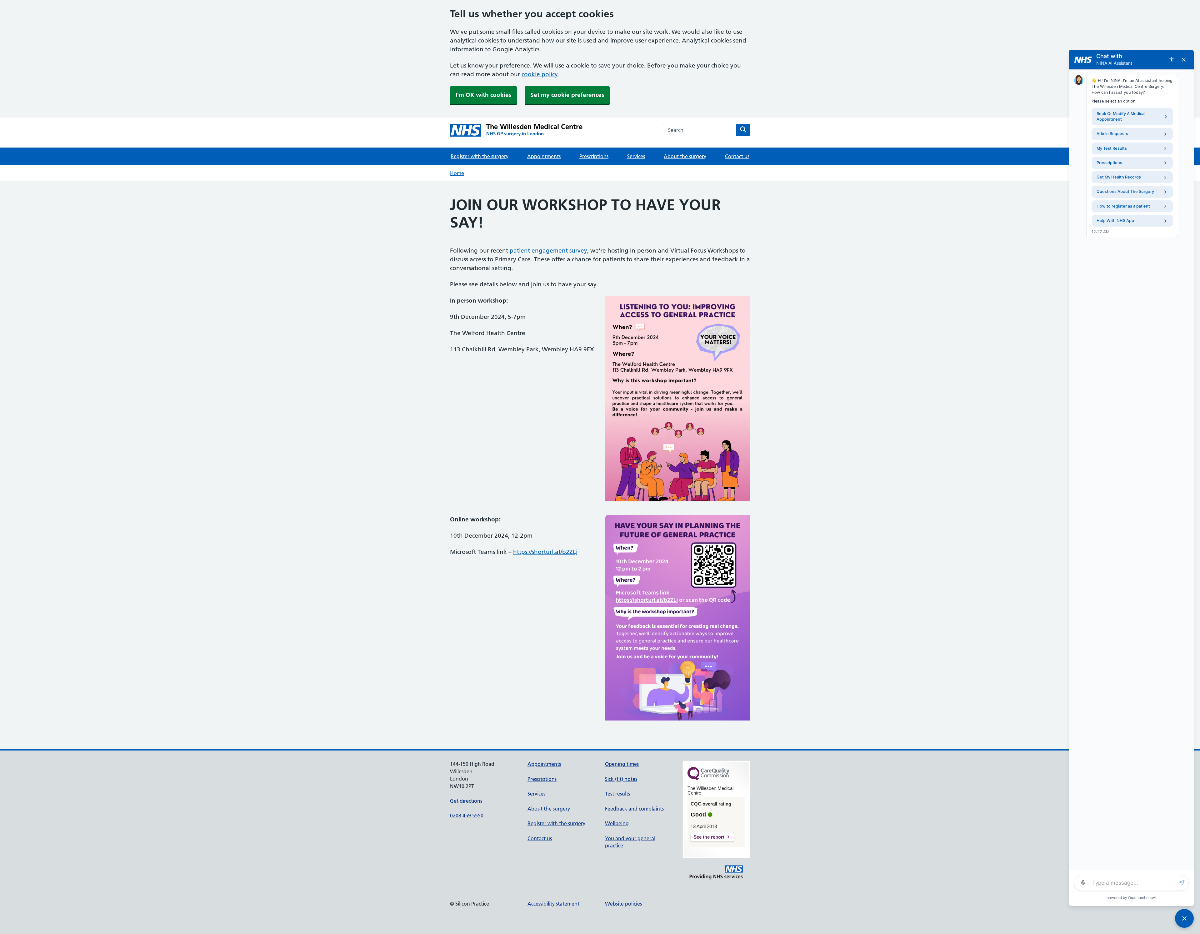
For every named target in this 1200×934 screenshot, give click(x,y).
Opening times (622, 764)
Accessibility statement (553, 904)
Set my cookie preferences (567, 94)
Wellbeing (617, 823)
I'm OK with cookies (483, 94)
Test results (617, 794)
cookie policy (540, 74)
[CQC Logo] (708, 778)
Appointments (544, 156)
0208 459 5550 (466, 815)
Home (457, 173)
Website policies (623, 904)
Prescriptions (593, 156)
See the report (708, 837)
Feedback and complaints (634, 809)
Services (636, 156)
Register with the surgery (479, 156)
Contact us (737, 156)
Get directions (466, 801)
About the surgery (685, 156)
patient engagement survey (548, 250)
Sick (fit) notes (621, 779)
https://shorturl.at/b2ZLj (545, 551)
